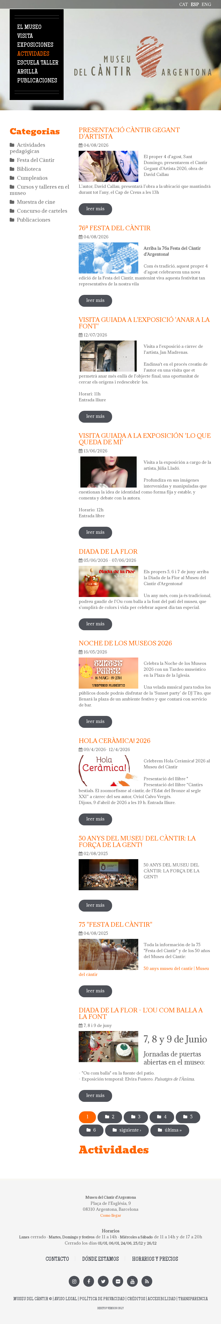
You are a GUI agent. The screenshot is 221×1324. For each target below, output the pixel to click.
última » (173, 1130)
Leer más (99, 209)
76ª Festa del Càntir (114, 228)
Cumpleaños (32, 178)
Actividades (33, 54)
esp (195, 4)
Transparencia (193, 1299)
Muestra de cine (36, 202)
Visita (25, 36)
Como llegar (110, 1215)
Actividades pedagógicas (27, 148)
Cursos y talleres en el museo (39, 190)
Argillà (27, 72)
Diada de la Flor (108, 551)
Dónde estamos (100, 1259)
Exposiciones (35, 45)
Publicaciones (37, 81)
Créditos (136, 1299)
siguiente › (130, 1130)
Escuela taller (37, 63)
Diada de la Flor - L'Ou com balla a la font (141, 1013)
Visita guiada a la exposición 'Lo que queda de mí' (145, 438)
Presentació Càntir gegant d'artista (129, 133)
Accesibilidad (162, 1299)
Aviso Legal (65, 1299)
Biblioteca (29, 169)
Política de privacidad (102, 1299)
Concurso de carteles (42, 211)
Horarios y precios (155, 1259)
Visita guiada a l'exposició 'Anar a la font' (144, 322)
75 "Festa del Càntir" (115, 924)
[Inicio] (142, 39)
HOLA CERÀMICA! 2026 (114, 740)
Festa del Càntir (35, 160)
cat (183, 4)
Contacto (57, 1259)
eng (206, 4)
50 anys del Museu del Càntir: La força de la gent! (137, 841)
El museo (29, 27)
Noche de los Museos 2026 (125, 643)
